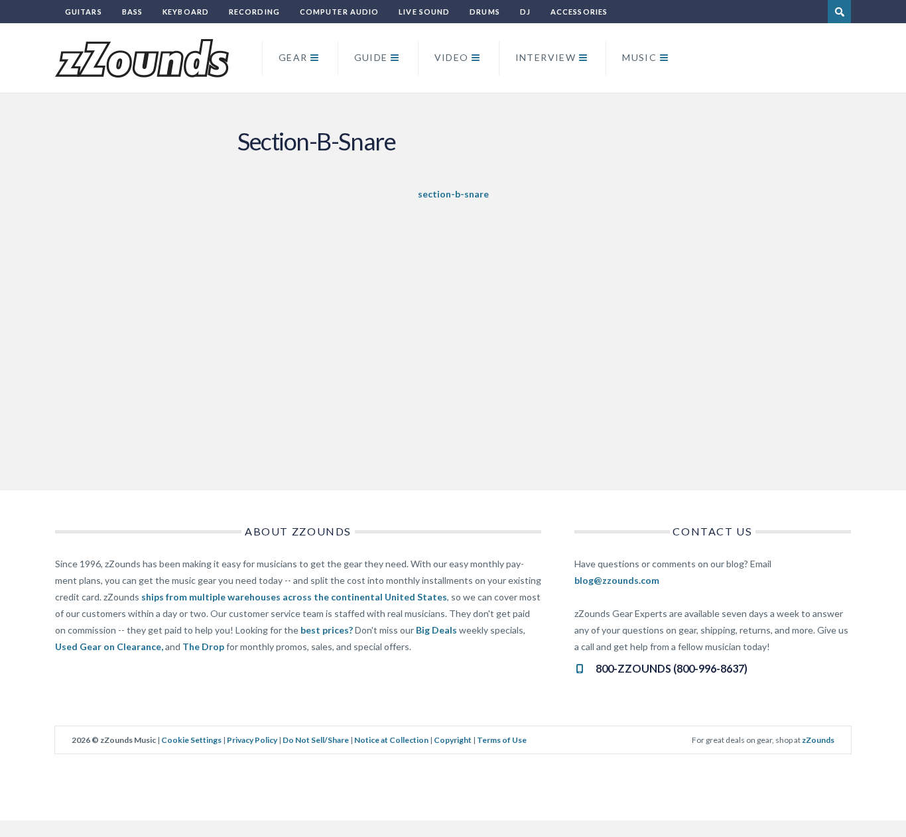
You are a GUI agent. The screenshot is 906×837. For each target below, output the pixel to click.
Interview (545, 57)
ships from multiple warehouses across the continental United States (294, 596)
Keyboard (185, 11)
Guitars (83, 11)
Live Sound (424, 11)
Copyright (453, 740)
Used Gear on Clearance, (109, 646)
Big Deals (436, 630)
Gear (293, 57)
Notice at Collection (391, 740)
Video (451, 57)
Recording (254, 11)
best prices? (326, 630)
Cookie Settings (191, 740)
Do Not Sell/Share (316, 740)
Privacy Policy (252, 740)
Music (639, 57)
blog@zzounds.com (616, 580)
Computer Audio (339, 11)
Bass (132, 11)
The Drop (203, 646)
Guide (371, 57)
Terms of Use (502, 740)
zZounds (818, 740)
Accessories (579, 11)
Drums (485, 11)
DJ (525, 11)
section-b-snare (453, 193)
